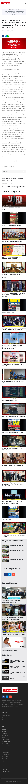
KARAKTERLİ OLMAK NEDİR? (9, 650)
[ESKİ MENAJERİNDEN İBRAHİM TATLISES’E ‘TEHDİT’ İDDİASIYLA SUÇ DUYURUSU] (5, 671)
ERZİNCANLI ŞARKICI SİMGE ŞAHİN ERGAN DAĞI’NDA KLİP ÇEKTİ (17, 661)
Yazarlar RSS (5, 743)
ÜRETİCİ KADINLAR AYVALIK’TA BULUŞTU (13, 635)
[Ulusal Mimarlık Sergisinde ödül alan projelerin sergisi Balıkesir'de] (14, 250)
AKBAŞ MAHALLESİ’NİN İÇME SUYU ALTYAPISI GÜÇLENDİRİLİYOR (13, 382)
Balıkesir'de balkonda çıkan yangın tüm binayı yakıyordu (12, 449)
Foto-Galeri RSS (5, 754)
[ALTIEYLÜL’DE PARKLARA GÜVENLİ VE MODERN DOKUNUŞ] (14, 528)
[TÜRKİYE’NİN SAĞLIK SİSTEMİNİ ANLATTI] (5, 677)
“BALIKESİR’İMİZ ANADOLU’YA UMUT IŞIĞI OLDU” (12, 208)
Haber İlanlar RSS (6, 771)
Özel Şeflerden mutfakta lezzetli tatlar (12, 241)
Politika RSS (4, 758)
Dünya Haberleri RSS (6, 739)
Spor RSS (4, 737)
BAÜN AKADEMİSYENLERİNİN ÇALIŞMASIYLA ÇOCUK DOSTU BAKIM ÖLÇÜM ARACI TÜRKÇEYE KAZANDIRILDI (12, 347)
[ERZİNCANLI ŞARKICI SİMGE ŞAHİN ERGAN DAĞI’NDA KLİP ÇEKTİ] (5, 661)
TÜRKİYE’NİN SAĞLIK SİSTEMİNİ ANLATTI (17, 677)
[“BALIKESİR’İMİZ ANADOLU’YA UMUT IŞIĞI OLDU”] (14, 200)
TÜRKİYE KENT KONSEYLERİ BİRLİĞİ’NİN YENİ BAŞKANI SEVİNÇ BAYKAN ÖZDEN (12, 466)
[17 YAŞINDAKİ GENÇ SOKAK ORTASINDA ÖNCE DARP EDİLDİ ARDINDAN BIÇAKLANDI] (14, 610)
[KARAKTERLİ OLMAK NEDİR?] (14, 642)
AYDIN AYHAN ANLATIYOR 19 (16, 559)
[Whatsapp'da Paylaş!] (8, 36)
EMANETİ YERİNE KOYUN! (8, 312)
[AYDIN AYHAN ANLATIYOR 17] (5, 555)
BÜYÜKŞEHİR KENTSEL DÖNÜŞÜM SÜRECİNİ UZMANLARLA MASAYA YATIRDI (12, 502)
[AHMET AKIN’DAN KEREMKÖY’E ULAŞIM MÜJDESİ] (14, 409)
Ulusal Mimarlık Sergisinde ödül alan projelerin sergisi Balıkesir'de (11, 257)
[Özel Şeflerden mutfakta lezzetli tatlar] (14, 234)
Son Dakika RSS (5, 735)
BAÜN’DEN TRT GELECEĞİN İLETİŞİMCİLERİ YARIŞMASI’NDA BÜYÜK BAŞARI (12, 399)
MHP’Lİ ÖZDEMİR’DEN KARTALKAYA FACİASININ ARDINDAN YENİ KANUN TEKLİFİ (13, 186)
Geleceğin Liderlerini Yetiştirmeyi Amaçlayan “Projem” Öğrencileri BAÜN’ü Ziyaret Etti (14, 328)
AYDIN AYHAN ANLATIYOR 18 (16, 545)
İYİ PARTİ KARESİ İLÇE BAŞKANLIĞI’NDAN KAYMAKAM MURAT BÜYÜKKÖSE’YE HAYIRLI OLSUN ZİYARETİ (12, 484)
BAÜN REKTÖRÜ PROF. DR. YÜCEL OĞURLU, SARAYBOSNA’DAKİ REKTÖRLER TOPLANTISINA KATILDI (13, 276)
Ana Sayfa (11, 9)
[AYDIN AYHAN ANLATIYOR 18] (5, 546)
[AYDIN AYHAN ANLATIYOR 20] (5, 551)
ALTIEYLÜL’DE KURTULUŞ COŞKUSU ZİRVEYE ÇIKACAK (12, 365)
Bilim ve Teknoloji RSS (7, 767)
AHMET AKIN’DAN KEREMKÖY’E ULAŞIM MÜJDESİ (14, 416)
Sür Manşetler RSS (6, 752)
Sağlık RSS (4, 760)
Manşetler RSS (5, 731)
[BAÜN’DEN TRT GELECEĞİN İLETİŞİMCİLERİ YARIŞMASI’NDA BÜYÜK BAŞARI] (14, 391)
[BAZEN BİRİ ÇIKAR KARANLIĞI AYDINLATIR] (14, 218)
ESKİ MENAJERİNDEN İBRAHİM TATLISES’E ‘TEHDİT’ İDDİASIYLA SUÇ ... (17, 672)
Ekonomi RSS (5, 756)
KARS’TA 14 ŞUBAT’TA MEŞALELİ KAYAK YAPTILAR (17, 667)
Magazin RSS (5, 763)
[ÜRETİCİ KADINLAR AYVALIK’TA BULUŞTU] (14, 627)
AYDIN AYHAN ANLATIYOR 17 (16, 555)
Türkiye (15, 164)
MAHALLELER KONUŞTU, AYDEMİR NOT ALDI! (13, 432)
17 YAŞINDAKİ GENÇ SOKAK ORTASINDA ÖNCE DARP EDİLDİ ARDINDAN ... (13, 618)
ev (18, 161)
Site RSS (4, 729)
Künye (3, 717)
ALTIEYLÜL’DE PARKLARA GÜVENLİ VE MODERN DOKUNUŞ (13, 535)
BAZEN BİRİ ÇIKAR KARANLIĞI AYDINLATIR (12, 225)
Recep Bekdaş (18, 781)
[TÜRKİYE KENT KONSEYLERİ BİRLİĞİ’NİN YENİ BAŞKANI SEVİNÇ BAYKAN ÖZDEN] (14, 458)
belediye (13, 161)
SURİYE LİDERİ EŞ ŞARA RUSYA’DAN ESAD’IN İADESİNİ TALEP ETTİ (12, 178)
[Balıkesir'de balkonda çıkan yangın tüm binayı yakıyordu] (14, 441)
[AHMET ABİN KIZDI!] (14, 512)
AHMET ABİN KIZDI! (6, 519)
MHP (10, 164)
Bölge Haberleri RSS (6, 765)
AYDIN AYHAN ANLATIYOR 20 (17, 550)
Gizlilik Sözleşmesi (6, 715)
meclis (4, 164)
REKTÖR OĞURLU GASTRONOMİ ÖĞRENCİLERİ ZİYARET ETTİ (11, 601)
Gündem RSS (5, 733)
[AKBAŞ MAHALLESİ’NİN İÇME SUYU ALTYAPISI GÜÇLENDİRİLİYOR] (14, 374)
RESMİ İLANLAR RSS (6, 741)
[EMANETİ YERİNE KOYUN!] (14, 305)
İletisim (3, 719)
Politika (17, 9)
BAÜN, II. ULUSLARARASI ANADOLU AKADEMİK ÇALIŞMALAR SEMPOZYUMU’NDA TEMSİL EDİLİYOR (13, 295)
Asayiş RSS (4, 769)
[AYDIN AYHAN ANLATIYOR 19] (5, 560)
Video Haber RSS (6, 745)
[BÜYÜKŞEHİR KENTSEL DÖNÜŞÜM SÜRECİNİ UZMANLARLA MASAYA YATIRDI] (14, 494)
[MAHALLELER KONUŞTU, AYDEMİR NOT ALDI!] (14, 425)
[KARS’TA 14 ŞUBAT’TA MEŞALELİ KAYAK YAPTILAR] (5, 667)
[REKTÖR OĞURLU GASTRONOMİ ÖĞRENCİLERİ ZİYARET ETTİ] (14, 593)
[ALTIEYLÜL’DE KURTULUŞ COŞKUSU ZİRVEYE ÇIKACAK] (14, 357)
